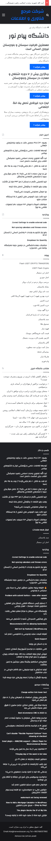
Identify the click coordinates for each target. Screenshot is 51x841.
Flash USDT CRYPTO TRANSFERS (34, 263)
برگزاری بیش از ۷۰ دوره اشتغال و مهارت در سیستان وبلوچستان (29, 76)
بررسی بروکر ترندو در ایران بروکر (35, 282)
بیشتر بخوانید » (39, 67)
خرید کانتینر (44, 301)
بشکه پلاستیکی (43, 287)
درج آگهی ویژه (43, 310)
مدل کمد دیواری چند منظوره (37, 347)
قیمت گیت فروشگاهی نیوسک (37, 333)
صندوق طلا (44, 324)
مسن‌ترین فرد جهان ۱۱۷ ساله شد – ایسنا (30, 417)
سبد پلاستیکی (43, 319)
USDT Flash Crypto (40, 268)
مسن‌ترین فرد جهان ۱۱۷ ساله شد (33, 422)
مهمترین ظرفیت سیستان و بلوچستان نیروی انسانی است (26, 46)
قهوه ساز (45, 328)
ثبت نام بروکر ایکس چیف (39, 291)
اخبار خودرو (44, 277)
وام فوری (45, 361)
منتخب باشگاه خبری (40, 368)
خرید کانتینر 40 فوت (41, 305)
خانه (45, 27)
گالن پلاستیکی (43, 342)
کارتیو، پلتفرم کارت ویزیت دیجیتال (36, 338)
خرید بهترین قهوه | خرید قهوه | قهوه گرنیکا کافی (30, 296)
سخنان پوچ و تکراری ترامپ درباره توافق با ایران (27, 391)
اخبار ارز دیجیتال (42, 273)
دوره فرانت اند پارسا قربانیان (37, 314)
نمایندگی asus (43, 352)
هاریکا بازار (44, 356)
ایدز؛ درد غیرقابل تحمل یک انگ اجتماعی (31, 104)
